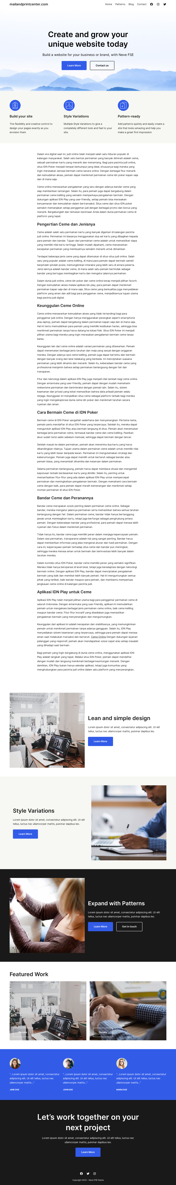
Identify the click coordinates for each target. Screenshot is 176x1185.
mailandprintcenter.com (29, 4)
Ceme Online (98, 636)
